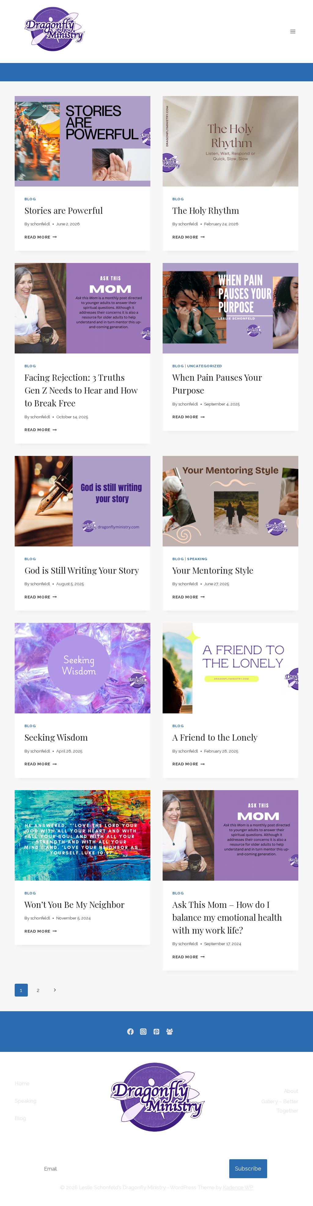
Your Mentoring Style (212, 570)
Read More (40, 237)
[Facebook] (130, 1031)
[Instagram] (143, 1031)
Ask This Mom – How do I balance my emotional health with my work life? (227, 917)
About (291, 1091)
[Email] (182, 1031)
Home (22, 1083)
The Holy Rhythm (205, 210)
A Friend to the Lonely (215, 737)
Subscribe (248, 1168)
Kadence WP (238, 1187)
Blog (20, 1118)
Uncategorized (204, 366)
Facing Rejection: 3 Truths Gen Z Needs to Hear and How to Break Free (81, 390)
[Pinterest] (156, 1031)
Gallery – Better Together (279, 1106)
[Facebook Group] (169, 1031)
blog (30, 199)
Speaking (197, 559)
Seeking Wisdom (56, 737)
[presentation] (82, 141)
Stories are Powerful (63, 210)
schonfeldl (40, 223)
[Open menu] (292, 31)
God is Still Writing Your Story (81, 570)
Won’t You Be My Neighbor (74, 904)
